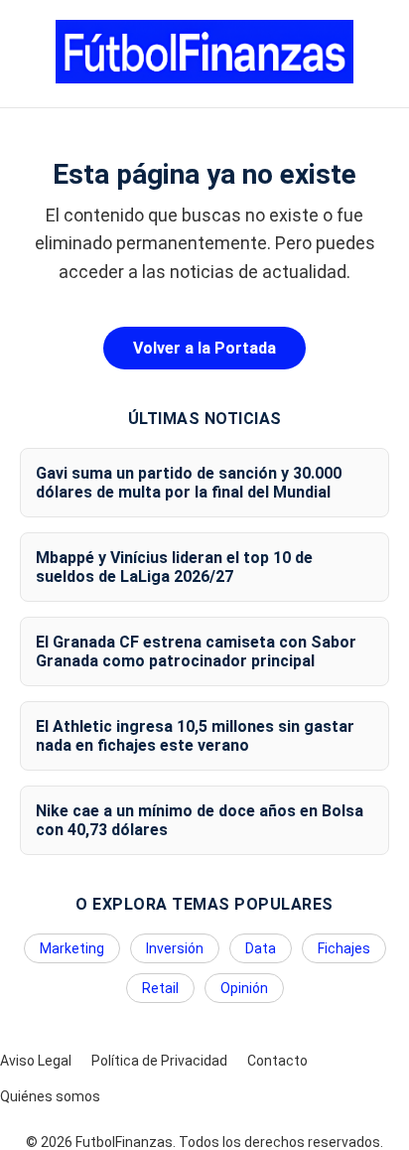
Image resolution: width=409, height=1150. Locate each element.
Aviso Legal (35, 1061)
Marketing (72, 948)
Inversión (175, 948)
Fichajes (344, 948)
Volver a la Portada (204, 348)
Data (260, 948)
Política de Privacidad (159, 1061)
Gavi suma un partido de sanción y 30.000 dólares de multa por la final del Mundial (188, 483)
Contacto (277, 1061)
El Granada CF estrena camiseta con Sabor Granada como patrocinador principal (196, 651)
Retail (160, 988)
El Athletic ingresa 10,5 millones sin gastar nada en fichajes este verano (195, 736)
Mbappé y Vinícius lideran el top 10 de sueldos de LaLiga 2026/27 (174, 567)
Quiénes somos (50, 1096)
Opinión (244, 988)
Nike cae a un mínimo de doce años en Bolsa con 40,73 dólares (199, 820)
